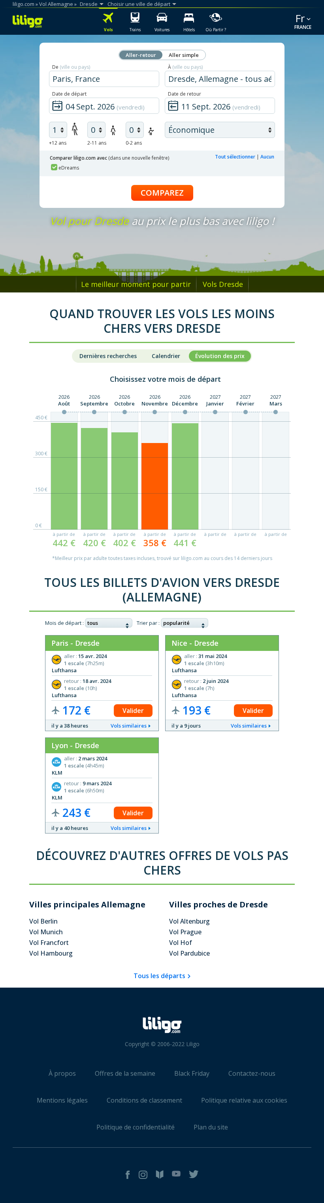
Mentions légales (62, 1100)
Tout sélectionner (235, 156)
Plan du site (211, 1127)
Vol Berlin (43, 921)
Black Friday (191, 1073)
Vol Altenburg (189, 921)
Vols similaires (129, 725)
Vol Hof (180, 942)
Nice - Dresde (195, 643)
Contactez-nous (251, 1073)
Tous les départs (159, 975)
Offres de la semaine (125, 1073)
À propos (62, 1073)
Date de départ (69, 94)
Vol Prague (185, 932)
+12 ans (57, 143)
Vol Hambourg (51, 953)
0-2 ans (134, 143)
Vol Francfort (49, 942)
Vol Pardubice (189, 953)
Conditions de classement (144, 1100)
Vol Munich (46, 932)
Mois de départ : (64, 622)
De (71, 67)
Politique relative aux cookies (244, 1100)
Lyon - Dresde (75, 745)
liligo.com (23, 4)
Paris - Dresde (75, 643)
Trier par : (148, 622)
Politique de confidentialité (135, 1127)
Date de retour (184, 94)
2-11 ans (96, 143)
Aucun (267, 156)
